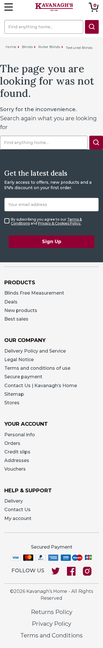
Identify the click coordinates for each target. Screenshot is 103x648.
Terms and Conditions (51, 635)
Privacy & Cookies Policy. (59, 223)
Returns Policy (51, 612)
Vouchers (15, 469)
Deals (10, 302)
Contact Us (17, 509)
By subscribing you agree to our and (46, 221)
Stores (11, 402)
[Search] (92, 27)
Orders (12, 443)
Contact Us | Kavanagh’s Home (40, 385)
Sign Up (51, 241)
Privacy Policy (51, 623)
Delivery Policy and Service (35, 351)
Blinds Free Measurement (34, 293)
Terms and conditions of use (37, 368)
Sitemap (14, 394)
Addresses (16, 460)
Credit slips (17, 452)
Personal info (19, 434)
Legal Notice (19, 359)
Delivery (13, 501)
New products (20, 310)
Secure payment (23, 376)
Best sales (16, 319)
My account (17, 518)
